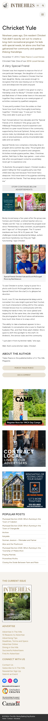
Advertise (8, 626)
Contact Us (7, 665)
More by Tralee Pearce (24, 368)
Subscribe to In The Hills (13, 668)
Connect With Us (13, 659)
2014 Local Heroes (35, 61)
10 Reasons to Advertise (13, 635)
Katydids (6, 536)
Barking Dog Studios (28, 716)
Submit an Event (10, 674)
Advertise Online (10, 644)
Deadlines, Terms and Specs (15, 641)
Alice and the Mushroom (12, 544)
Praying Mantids (9, 555)
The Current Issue (14, 580)
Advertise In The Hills (12, 632)
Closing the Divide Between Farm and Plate (20, 562)
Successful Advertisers (13, 650)
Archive (5, 532)
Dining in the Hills (10, 647)
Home (4, 718)
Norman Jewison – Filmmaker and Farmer (19, 540)
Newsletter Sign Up (11, 671)
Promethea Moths (10, 558)
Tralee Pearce (26, 57)
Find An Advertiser (10, 653)
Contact (10, 718)
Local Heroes (38, 57)
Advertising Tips (9, 638)
